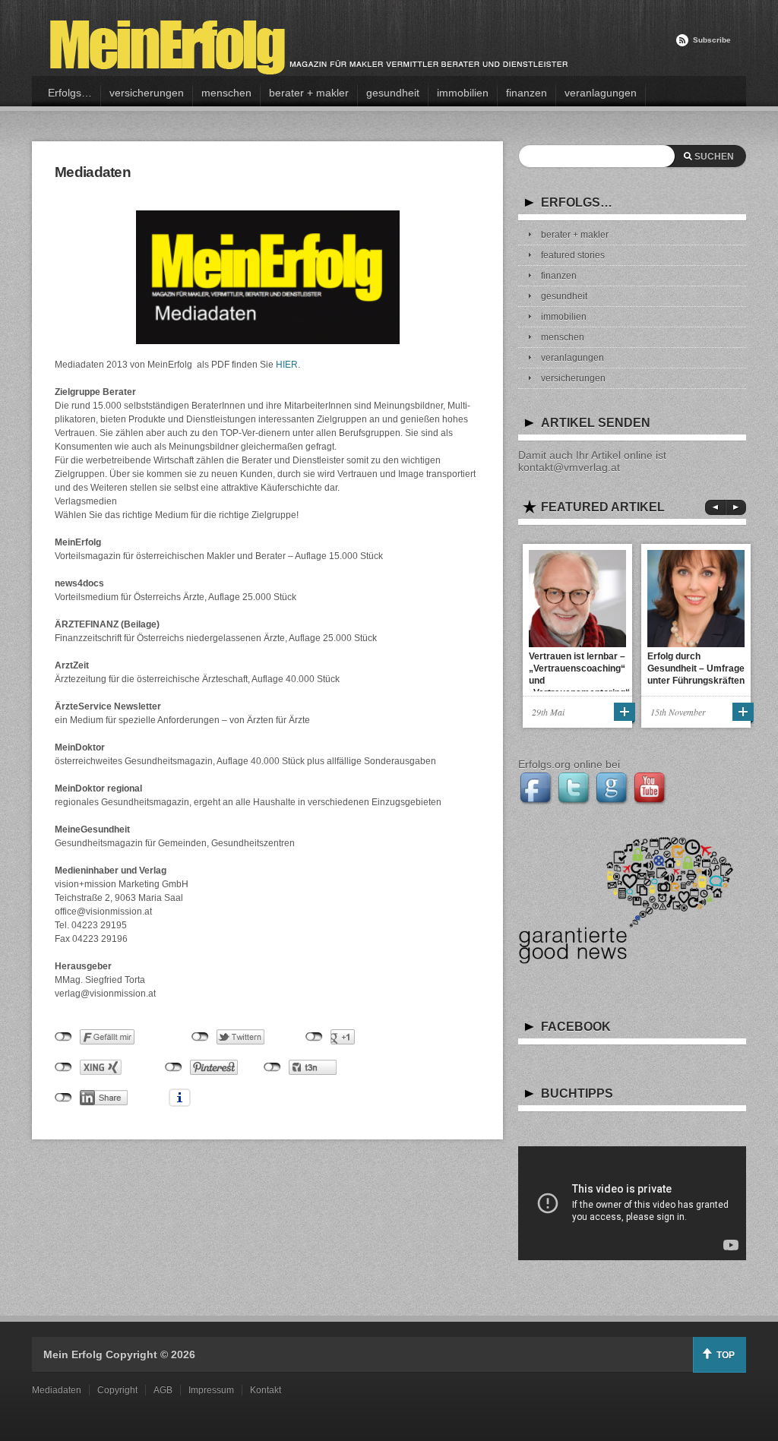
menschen (226, 93)
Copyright (117, 1390)
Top (725, 1355)
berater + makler (309, 93)
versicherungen (146, 93)
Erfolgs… (70, 93)
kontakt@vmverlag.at (569, 467)
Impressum (211, 1390)
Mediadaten (56, 1390)
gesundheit (392, 93)
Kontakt (265, 1390)
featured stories (573, 255)
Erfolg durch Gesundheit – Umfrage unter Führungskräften (696, 668)
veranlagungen (601, 93)
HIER (287, 364)
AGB (162, 1390)
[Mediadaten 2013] (267, 277)
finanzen (526, 93)
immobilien (463, 93)
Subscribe (712, 40)
